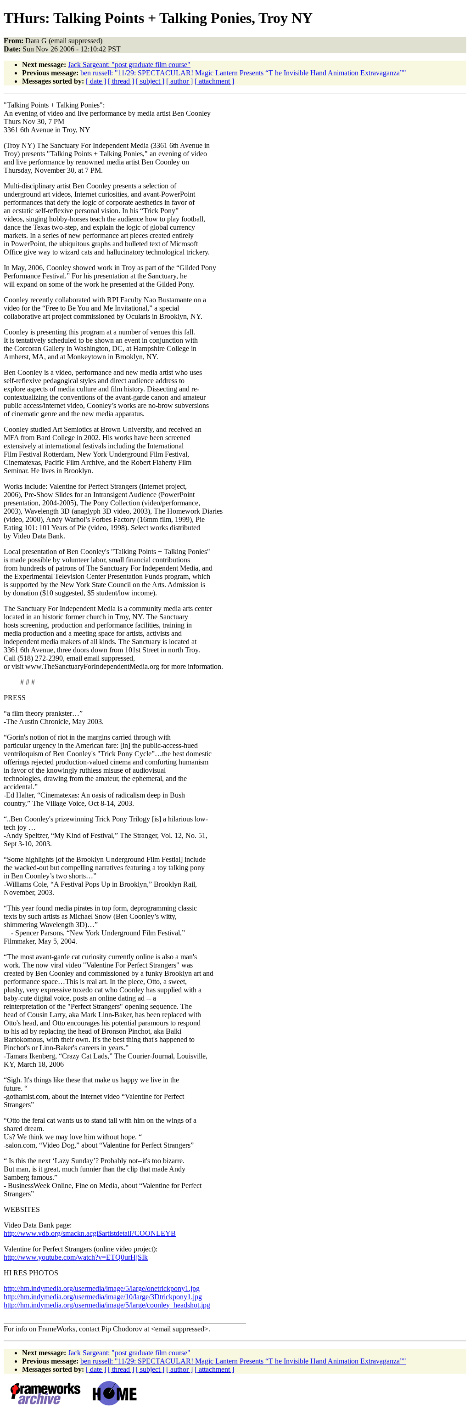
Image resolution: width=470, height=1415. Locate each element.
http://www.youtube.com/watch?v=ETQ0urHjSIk (76, 1257)
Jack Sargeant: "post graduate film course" (129, 64)
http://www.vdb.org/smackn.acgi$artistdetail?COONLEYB (90, 1233)
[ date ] (96, 81)
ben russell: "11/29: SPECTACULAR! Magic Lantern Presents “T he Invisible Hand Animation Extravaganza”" (243, 73)
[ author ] (179, 81)
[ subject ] (150, 81)
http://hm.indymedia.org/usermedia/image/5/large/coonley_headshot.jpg (107, 1305)
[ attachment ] (214, 81)
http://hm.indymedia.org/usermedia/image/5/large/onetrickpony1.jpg (102, 1288)
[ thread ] (121, 81)
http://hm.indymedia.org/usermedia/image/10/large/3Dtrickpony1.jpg (103, 1297)
